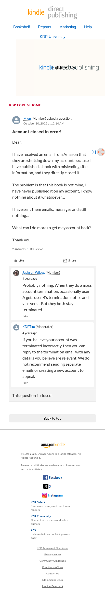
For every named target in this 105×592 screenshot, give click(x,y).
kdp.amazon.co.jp (52, 580)
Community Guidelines (53, 560)
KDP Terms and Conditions (52, 548)
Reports (44, 27)
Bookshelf (21, 27)
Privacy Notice (52, 554)
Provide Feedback (52, 586)
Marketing (67, 27)
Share (72, 260)
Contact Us (52, 573)
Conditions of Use (52, 567)
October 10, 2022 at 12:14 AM (43, 123)
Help (88, 27)
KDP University (52, 36)
